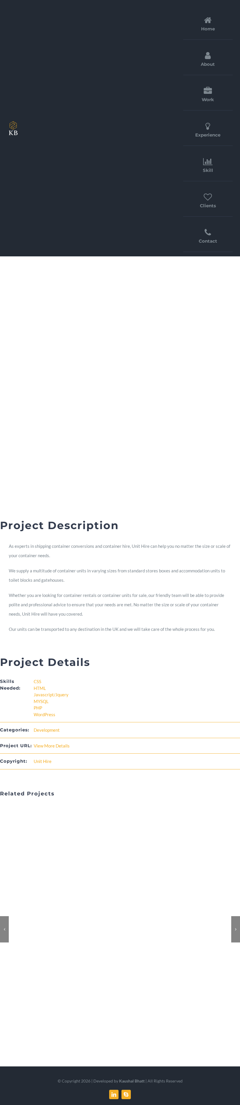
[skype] (126, 1094)
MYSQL (41, 701)
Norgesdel (113, 929)
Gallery (126, 929)
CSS (37, 681)
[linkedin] (114, 1094)
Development (47, 730)
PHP (38, 707)
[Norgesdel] (120, 929)
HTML (40, 688)
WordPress (44, 714)
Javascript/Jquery (51, 694)
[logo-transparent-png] (13, 122)
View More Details (52, 745)
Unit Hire (43, 761)
